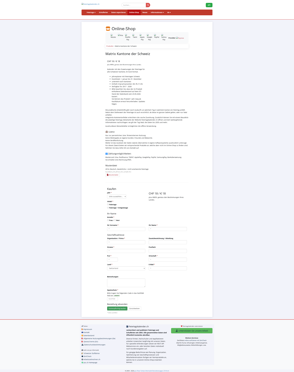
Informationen (157, 12)
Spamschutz (112, 290)
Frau (111, 220)
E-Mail (152, 264)
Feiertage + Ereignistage (118, 208)
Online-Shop (134, 12)
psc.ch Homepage (90, 362)
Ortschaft (153, 256)
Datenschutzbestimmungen (94, 345)
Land (109, 264)
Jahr (109, 193)
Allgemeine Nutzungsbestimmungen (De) (99, 338)
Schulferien (103, 12)
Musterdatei (113, 175)
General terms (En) (90, 341)
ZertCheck (87, 356)
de (168, 12)
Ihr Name (153, 225)
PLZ (109, 256)
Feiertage (91, 12)
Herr (118, 220)
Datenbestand (88, 335)
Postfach (152, 247)
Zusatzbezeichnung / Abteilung (161, 238)
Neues (144, 12)
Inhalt (110, 201)
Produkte (109, 46)
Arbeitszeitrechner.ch (91, 359)
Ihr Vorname (113, 225)
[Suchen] (148, 5)
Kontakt (86, 332)
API (209, 5)
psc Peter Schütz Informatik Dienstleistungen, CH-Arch (151, 371)
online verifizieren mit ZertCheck (195, 340)
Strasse (110, 247)
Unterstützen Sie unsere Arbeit (193, 330)
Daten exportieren (118, 12)
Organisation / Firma (116, 238)
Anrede (110, 217)
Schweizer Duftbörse (91, 353)
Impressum (87, 329)
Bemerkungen (112, 277)
